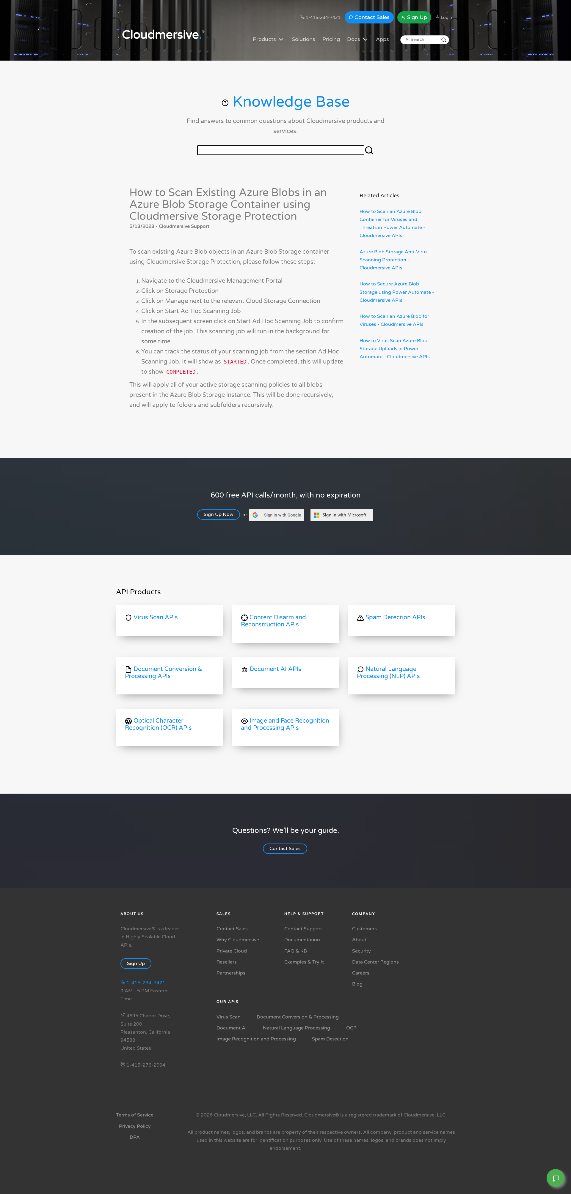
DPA (135, 1137)
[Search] (443, 39)
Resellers (227, 962)
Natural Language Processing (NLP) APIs (388, 673)
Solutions (303, 39)
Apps (382, 39)
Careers (360, 973)
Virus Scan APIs (155, 617)
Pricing (331, 39)
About (359, 940)
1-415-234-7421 (323, 17)
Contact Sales (371, 17)
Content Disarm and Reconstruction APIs (273, 621)
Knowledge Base (289, 102)
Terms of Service (134, 1115)
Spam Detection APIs (394, 617)
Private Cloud (232, 951)
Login (446, 17)
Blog (357, 984)
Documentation (302, 940)
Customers (364, 929)
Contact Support (303, 929)
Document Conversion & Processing (298, 1017)
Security (361, 951)
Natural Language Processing (296, 1028)
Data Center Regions (375, 962)
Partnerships (231, 973)
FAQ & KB (295, 951)
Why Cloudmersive (238, 940)
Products (265, 39)
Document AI (232, 1028)
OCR (351, 1028)
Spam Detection (330, 1039)
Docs (354, 39)
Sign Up (416, 17)
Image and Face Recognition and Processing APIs (285, 724)
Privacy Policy (135, 1126)
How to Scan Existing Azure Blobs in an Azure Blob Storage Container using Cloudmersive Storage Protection (228, 204)
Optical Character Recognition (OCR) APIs (158, 724)
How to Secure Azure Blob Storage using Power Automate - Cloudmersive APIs (397, 292)
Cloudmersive (162, 35)
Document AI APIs (274, 669)
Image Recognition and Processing (256, 1039)
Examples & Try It (304, 962)
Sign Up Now (218, 514)
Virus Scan (229, 1017)
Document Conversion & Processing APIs (163, 673)
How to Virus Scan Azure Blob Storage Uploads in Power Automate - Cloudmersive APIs (395, 349)
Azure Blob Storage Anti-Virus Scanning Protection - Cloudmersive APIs (394, 260)
